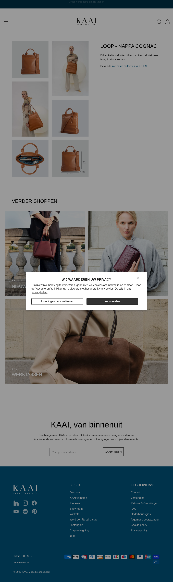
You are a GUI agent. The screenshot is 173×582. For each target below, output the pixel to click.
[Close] (138, 277)
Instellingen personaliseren (57, 301)
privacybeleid (39, 292)
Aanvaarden (112, 301)
